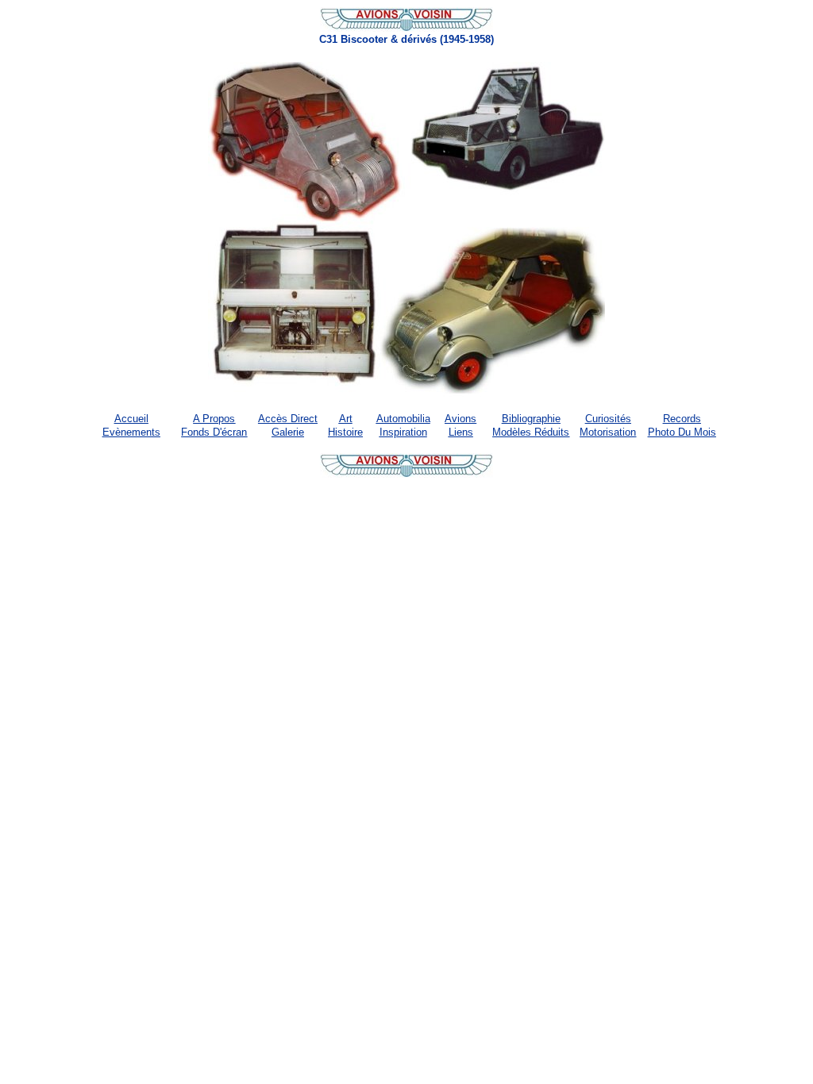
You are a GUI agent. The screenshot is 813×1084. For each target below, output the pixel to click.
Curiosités (608, 419)
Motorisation (608, 432)
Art (346, 419)
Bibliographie (531, 419)
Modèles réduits (530, 432)
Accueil (131, 419)
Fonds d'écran (214, 432)
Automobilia (403, 419)
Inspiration (403, 432)
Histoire (345, 432)
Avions (460, 419)
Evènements (131, 432)
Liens (461, 432)
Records (682, 419)
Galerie (288, 432)
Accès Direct (288, 419)
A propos (214, 419)
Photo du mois (682, 432)
